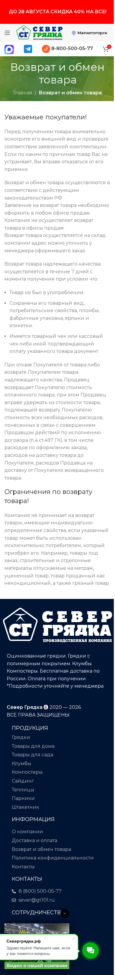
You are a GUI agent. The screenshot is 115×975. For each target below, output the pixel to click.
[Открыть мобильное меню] (7, 33)
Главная (22, 92)
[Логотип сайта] (39, 32)
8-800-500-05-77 (71, 48)
